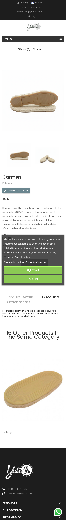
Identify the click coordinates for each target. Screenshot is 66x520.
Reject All (32, 270)
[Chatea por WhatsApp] (58, 511)
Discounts (51, 297)
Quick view (59, 422)
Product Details (20, 297)
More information (14, 262)
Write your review (18, 190)
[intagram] (34, 16)
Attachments (18, 302)
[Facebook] (29, 16)
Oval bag (7, 432)
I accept (33, 279)
